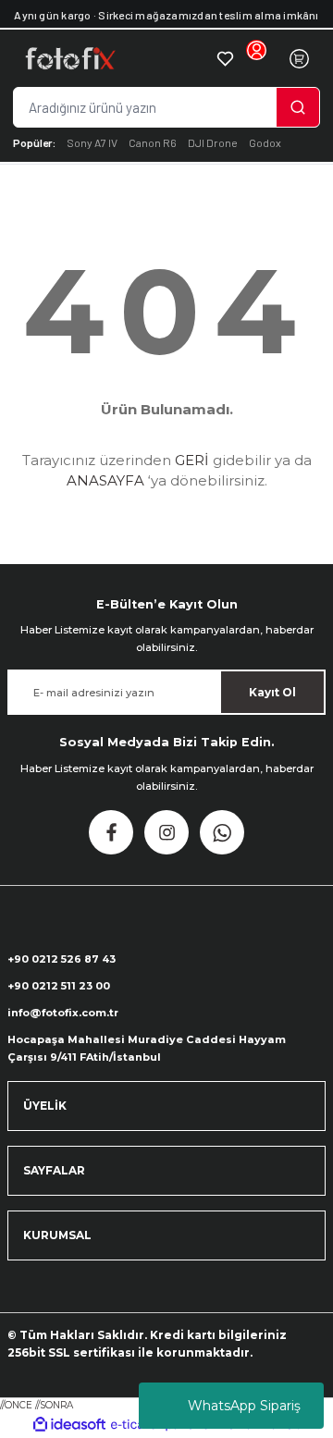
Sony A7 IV (92, 142)
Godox (265, 142)
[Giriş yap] (256, 58)
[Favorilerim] (225, 58)
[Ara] (298, 107)
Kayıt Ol (272, 692)
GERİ (192, 460)
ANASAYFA (105, 480)
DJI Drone (213, 142)
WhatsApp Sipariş (244, 1405)
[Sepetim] (299, 58)
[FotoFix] (113, 58)
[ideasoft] (69, 1425)
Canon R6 (153, 142)
